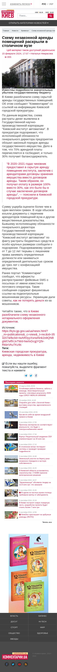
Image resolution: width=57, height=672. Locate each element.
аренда (7, 355)
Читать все (47, 522)
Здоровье (42, 633)
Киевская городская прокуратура (24, 351)
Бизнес (42, 616)
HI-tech (42, 621)
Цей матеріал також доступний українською (31, 50)
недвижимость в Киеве (29, 355)
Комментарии (40, 653)
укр (51, 4)
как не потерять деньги (28, 300)
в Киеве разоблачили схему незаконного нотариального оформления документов (23, 316)
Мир (42, 627)
